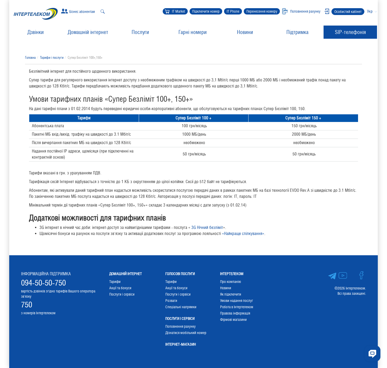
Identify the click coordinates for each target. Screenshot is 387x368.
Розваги (171, 300)
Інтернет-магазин (180, 344)
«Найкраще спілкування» (243, 233)
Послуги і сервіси (122, 294)
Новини (245, 32)
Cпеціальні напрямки (180, 307)
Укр (370, 11)
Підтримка (297, 32)
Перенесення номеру (261, 11)
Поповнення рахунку (180, 326)
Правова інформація (235, 313)
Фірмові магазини (233, 319)
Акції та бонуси (120, 288)
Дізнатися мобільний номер (185, 333)
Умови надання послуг (236, 300)
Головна (30, 58)
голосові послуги (180, 274)
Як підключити (230, 294)
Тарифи (115, 281)
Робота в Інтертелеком (236, 307)
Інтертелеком (232, 274)
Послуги (140, 32)
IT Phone (233, 11)
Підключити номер (206, 11)
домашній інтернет (125, 274)
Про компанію (230, 281)
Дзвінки (35, 32)
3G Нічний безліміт (207, 227)
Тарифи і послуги (51, 58)
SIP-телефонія (350, 32)
